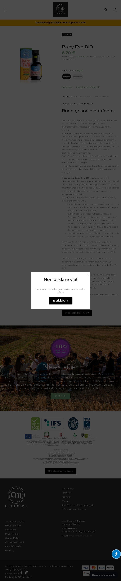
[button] (116, 554)
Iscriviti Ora (60, 300)
